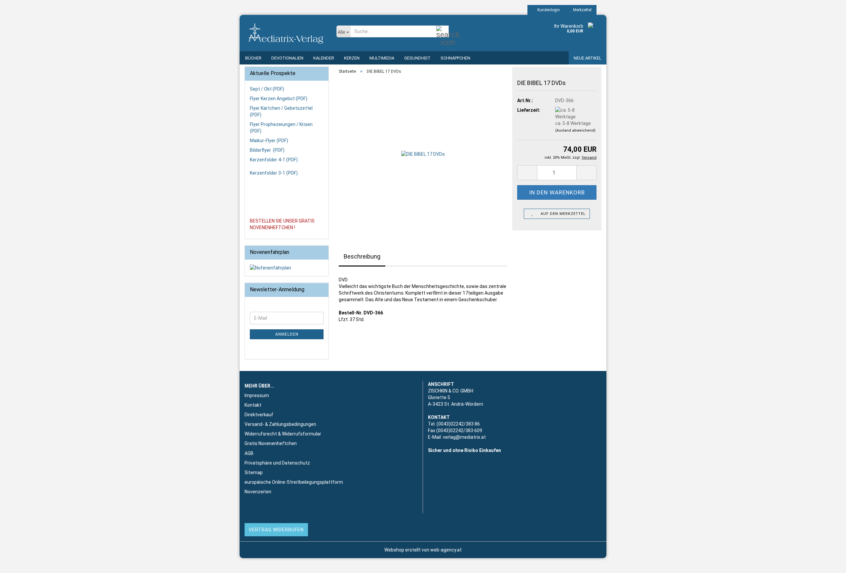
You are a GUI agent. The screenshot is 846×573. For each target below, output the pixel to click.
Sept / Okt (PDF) (267, 89)
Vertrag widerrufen (276, 529)
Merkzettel (581, 10)
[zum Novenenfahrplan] (287, 268)
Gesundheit (417, 58)
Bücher (253, 58)
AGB (249, 453)
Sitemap (254, 472)
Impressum (257, 395)
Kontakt (253, 405)
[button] (527, 172)
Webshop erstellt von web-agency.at (423, 550)
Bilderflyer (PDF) (267, 150)
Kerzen (352, 58)
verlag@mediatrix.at (464, 437)
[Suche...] (442, 32)
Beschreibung (362, 256)
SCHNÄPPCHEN (455, 58)
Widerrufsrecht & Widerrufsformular (283, 433)
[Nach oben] (828, 563)
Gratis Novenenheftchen (271, 443)
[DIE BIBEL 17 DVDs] (423, 153)
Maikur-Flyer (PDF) (269, 140)
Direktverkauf (259, 414)
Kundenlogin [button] (547, 10)
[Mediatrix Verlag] (286, 33)
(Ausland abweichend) (575, 130)
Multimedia (381, 58)
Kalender (323, 58)
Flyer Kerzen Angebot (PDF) (278, 98)
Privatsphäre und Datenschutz (277, 463)
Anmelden (286, 334)
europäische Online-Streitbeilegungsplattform (294, 482)
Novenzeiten (258, 491)
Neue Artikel (587, 58)
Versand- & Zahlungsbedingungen (280, 424)
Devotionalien (287, 58)
